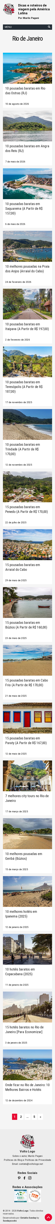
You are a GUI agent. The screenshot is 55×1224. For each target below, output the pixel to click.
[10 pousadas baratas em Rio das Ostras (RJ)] (27, 68)
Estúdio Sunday (28, 1218)
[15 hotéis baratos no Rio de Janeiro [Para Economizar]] (27, 1007)
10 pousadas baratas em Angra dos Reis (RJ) (27, 148)
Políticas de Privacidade (38, 1160)
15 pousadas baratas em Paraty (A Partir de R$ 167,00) (26, 740)
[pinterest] (19, 1178)
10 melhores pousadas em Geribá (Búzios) (23, 856)
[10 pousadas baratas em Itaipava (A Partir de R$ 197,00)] (27, 304)
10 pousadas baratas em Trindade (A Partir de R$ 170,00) (22, 449)
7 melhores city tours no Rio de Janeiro (27, 798)
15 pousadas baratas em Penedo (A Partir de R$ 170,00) (26, 509)
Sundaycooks (10, 1221)
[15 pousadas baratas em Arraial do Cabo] (27, 544)
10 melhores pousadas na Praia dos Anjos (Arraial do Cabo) (27, 268)
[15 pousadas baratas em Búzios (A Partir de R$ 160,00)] (27, 602)
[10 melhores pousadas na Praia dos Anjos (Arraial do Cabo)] (27, 246)
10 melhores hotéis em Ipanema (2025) (21, 914)
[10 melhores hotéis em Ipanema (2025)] (27, 891)
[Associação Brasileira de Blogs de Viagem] (34, 1196)
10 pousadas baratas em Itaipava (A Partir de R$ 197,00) (27, 326)
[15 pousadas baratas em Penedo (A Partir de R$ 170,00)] (27, 486)
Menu (8, 27)
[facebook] (24, 1178)
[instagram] (29, 1178)
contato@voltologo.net (31, 1164)
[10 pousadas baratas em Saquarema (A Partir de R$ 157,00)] (27, 183)
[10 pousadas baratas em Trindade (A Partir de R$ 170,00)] (27, 424)
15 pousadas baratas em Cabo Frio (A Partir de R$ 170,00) (26, 682)
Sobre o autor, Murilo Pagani (27, 1156)
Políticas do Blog (13, 1160)
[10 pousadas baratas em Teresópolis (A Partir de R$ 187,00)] (27, 361)
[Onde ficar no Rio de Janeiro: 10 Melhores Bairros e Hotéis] (27, 1064)
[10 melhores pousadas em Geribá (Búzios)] (27, 833)
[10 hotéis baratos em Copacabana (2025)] (27, 949)
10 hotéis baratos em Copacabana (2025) (20, 971)
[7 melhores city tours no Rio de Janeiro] (27, 775)
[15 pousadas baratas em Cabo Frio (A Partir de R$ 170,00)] (27, 660)
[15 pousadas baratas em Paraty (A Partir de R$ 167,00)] (27, 718)
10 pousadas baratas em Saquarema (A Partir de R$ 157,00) (24, 208)
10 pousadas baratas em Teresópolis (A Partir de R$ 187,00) (24, 387)
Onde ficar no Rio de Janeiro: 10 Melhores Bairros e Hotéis (27, 1087)
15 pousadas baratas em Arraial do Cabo (22, 567)
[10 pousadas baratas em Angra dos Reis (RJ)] (27, 126)
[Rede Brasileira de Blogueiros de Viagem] (20, 1196)
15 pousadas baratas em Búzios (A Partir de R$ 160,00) (26, 625)
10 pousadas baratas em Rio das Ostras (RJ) (25, 90)
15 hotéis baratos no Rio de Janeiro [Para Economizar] (24, 1029)
